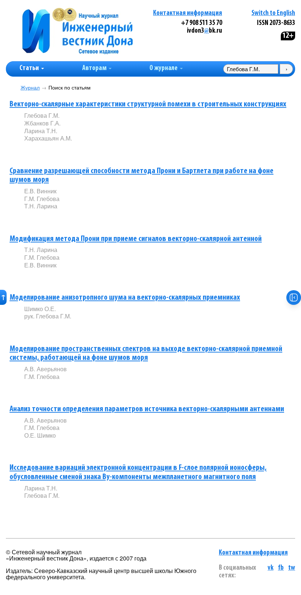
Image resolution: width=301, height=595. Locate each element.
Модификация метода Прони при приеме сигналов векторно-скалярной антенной (136, 239)
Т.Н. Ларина (40, 206)
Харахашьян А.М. (48, 138)
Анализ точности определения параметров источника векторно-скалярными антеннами (147, 409)
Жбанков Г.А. (42, 123)
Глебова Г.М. (41, 115)
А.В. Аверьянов (45, 369)
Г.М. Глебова (41, 198)
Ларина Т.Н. (40, 131)
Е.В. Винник (40, 191)
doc (111, 150)
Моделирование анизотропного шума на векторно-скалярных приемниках (125, 297)
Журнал (30, 87)
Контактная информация (187, 13)
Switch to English (273, 13)
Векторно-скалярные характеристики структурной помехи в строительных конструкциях (148, 104)
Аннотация (39, 150)
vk (270, 568)
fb (281, 568)
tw (291, 568)
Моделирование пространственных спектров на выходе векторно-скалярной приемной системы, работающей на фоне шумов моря (146, 353)
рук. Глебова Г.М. (47, 316)
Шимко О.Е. (40, 308)
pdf (80, 150)
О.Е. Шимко (40, 435)
